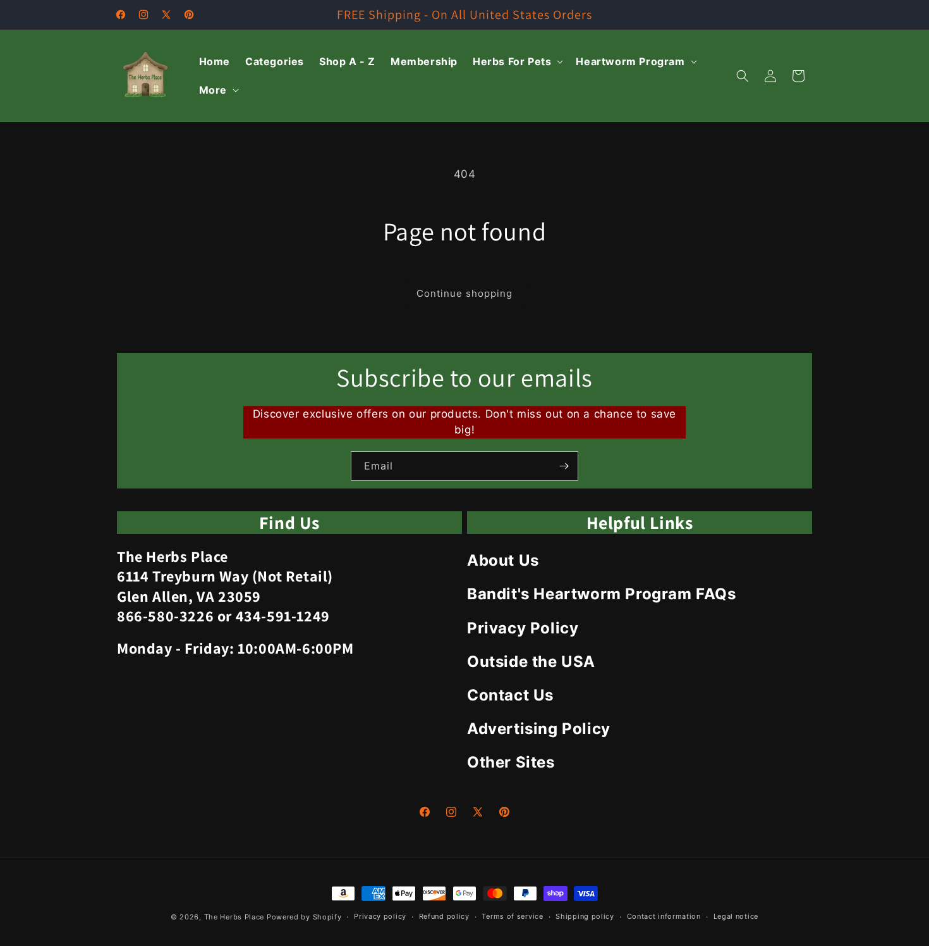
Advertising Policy (538, 728)
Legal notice (735, 916)
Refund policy (444, 916)
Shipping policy (585, 916)
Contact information (664, 916)
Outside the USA (531, 661)
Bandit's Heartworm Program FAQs (601, 594)
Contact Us (510, 695)
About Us (503, 560)
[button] (516, 61)
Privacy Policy (522, 628)
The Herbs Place (234, 916)
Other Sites (511, 762)
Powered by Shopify (304, 916)
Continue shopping (464, 293)
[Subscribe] (564, 466)
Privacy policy (380, 916)
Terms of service (512, 916)
